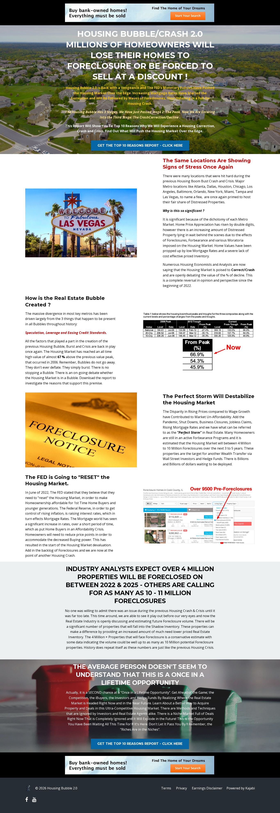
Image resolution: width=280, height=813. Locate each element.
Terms (166, 788)
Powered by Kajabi (241, 788)
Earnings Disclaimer (207, 788)
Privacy (181, 788)
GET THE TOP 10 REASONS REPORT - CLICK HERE (140, 145)
